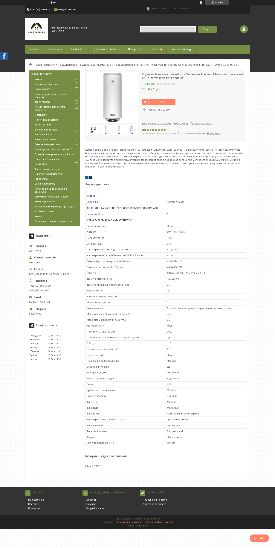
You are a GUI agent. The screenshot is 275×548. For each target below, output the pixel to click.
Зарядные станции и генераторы (53, 221)
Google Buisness (94, 508)
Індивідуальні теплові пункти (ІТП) (54, 149)
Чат (262, 538)
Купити (162, 102)
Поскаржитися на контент (128, 522)
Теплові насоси (43, 134)
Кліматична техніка (45, 139)
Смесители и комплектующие (51, 196)
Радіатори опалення (46, 84)
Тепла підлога (43, 102)
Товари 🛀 (53, 49)
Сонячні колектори (46, 129)
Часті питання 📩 (181, 49)
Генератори (41, 178)
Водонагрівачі (68, 64)
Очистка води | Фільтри (48, 174)
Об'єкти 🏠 (156, 49)
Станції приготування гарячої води (54, 154)
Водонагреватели (45, 201)
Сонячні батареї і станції (48, 144)
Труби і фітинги (43, 124)
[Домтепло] (36, 29)
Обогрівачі (41, 114)
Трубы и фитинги (44, 211)
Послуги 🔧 (135, 49)
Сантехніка (41, 164)
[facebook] (86, 178)
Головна (34, 49)
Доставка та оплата (154, 504)
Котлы (38, 216)
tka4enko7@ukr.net (39, 302)
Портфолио (35, 508)
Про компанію (36, 499)
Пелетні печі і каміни (46, 119)
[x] (90, 178)
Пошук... (207, 29)
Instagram (90, 504)
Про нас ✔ (76, 49)
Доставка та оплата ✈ (106, 49)
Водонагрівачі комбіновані (96, 64)
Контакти (33, 504)
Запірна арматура (45, 183)
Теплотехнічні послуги (47, 169)
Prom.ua (155, 518)
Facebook (91, 499)
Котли (38, 79)
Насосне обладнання (47, 159)
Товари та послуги (45, 64)
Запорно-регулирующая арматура (54, 206)
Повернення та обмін (155, 499)
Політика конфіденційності (158, 522)
